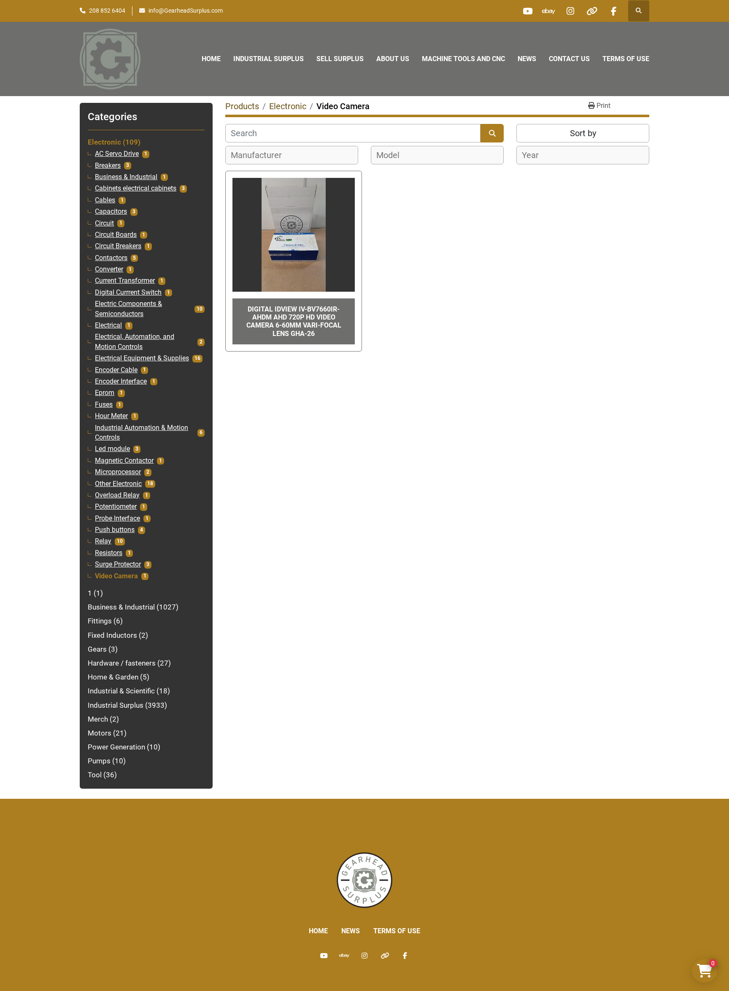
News (527, 59)
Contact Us (569, 59)
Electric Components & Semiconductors (128, 308)
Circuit (104, 223)
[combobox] (291, 155)
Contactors (111, 258)
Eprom (104, 393)
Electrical (108, 325)
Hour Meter (111, 416)
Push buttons (115, 530)
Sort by (583, 133)
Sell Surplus (340, 59)
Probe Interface (117, 518)
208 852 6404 (107, 10)
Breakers (108, 165)
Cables (105, 200)
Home (211, 59)
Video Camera (116, 576)
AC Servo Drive (117, 154)
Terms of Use (625, 59)
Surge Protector (118, 564)
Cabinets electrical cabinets (135, 188)
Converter (109, 269)
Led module (112, 449)
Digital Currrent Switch (128, 292)
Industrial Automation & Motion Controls (141, 432)
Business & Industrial (126, 177)
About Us (392, 59)
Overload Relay (117, 495)
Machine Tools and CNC (463, 59)
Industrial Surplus (268, 59)
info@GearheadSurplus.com (185, 10)
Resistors (108, 553)
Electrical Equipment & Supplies (142, 358)
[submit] (492, 133)
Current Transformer (125, 281)
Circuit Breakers (118, 246)
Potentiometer (116, 506)
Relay (103, 541)
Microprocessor (118, 472)
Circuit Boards (116, 235)
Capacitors (111, 211)
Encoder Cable (116, 370)
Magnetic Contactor (124, 461)
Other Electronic (118, 484)
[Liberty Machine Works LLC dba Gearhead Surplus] (364, 880)
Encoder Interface (121, 381)
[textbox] (261, 155)
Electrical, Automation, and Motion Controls (134, 341)
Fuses (104, 404)
